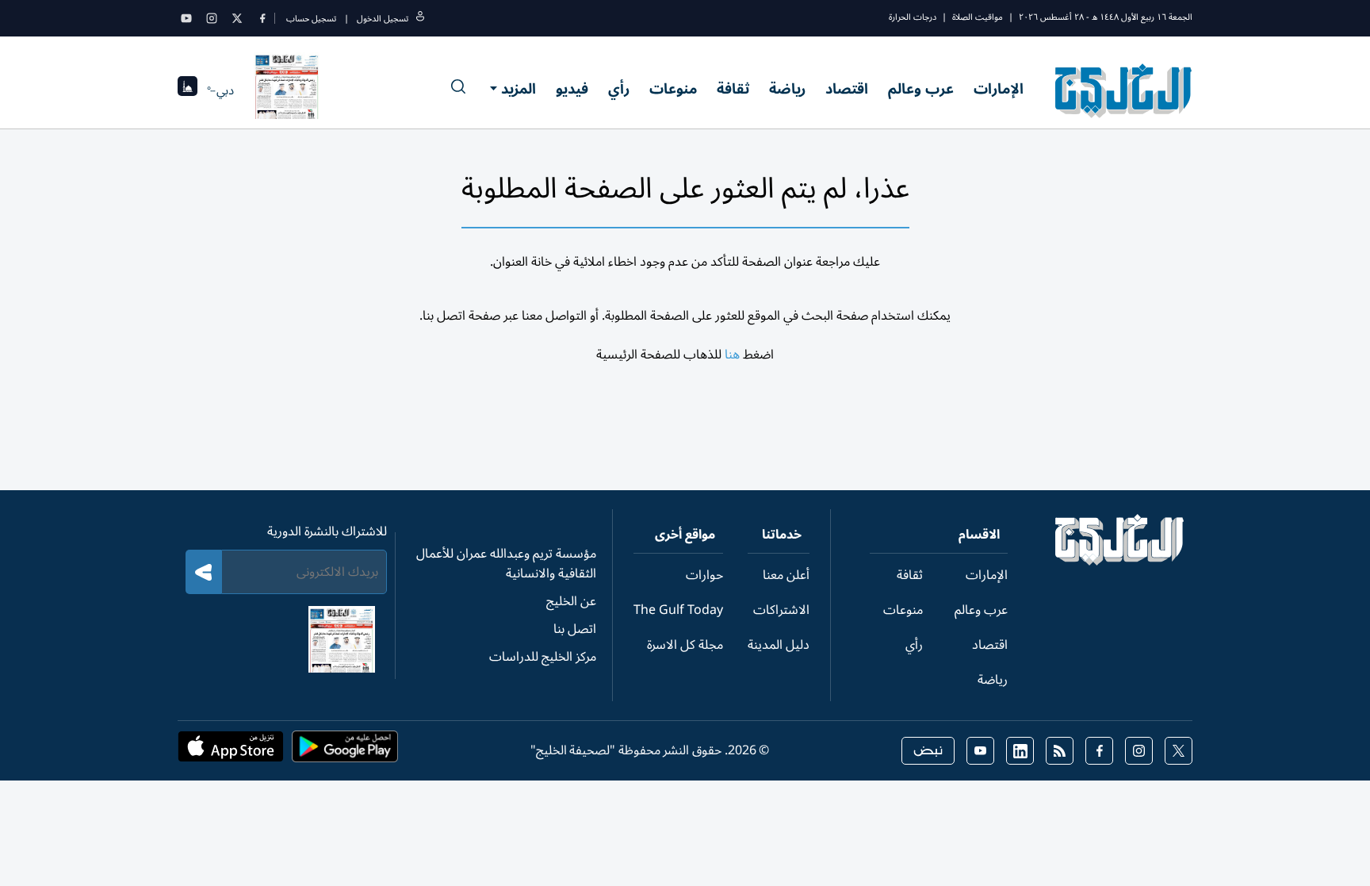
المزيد (518, 89)
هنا (732, 354)
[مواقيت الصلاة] (187, 90)
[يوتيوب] (186, 18)
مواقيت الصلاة (977, 17)
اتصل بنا (574, 629)
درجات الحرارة (912, 17)
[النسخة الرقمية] (287, 90)
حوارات (704, 575)
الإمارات (999, 89)
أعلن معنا (786, 575)
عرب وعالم (921, 89)
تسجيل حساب (311, 19)
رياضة (787, 89)
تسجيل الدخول (382, 19)
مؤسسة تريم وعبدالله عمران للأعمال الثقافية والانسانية (506, 563)
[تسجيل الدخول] (420, 19)
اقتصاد (846, 89)
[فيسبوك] (262, 18)
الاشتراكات (781, 609)
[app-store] (231, 751)
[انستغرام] (211, 18)
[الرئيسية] (1119, 561)
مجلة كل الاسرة (685, 644)
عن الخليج (571, 601)
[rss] (1060, 751)
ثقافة (733, 89)
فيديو (572, 89)
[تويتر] (237, 18)
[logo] (1123, 90)
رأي (619, 89)
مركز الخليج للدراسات (542, 656)
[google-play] (345, 751)
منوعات (673, 89)
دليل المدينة (778, 644)
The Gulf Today (678, 609)
